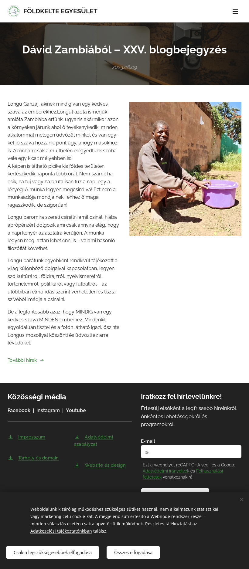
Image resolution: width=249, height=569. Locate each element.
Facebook (19, 410)
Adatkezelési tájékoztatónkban (61, 531)
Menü (235, 11)
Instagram (48, 410)
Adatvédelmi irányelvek (166, 471)
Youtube (76, 410)
